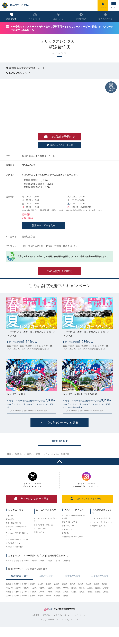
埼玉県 (88, 584)
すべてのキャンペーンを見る (59, 422)
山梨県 (50, 588)
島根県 (50, 592)
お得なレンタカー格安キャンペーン (17, 528)
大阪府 (34, 561)
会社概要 (35, 615)
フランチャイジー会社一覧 (100, 518)
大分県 (40, 596)
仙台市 (8, 561)
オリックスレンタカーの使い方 (45, 519)
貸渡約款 (65, 533)
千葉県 (96, 584)
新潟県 (18, 588)
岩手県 (24, 584)
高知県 (106, 592)
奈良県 (24, 592)
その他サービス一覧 (98, 526)
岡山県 (58, 592)
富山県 (26, 588)
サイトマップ (67, 529)
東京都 (104, 584)
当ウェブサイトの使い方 (43, 525)
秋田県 (40, 584)
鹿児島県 (66, 561)
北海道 (8, 584)
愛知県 (82, 588)
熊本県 (58, 561)
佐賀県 (16, 596)
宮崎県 (48, 596)
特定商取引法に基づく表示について (73, 538)
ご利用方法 (81, 19)
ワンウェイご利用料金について (17, 534)
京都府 (16, 561)
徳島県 (82, 592)
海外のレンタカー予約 (14, 547)
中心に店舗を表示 (111, 89)
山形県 (48, 584)
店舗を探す (10, 519)
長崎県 (24, 596)
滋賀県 (98, 588)
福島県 (56, 584)
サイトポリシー (68, 526)
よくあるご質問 (40, 529)
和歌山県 (33, 592)
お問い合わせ (39, 532)
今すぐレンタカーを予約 (34, 498)
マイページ (10, 516)
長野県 (58, 588)
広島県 (42, 561)
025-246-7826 (19, 73)
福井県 (42, 588)
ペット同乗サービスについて (17, 539)
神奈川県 (9, 588)
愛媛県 (98, 592)
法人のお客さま (106, 19)
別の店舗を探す (59, 441)
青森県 (16, 584)
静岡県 (74, 588)
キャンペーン (35, 19)
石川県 (34, 588)
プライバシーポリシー (70, 522)
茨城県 (64, 584)
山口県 (74, 592)
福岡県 (50, 561)
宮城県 (32, 584)
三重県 (90, 588)
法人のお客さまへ (13, 543)
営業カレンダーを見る (43, 225)
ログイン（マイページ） (90, 498)
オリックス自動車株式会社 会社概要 (73, 516)
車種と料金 (58, 19)
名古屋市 (25, 561)
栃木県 (72, 584)
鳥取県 (42, 592)
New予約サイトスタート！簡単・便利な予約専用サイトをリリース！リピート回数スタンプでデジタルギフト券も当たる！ (62, 28)
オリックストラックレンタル (101, 522)
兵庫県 (16, 592)
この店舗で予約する (59, 271)
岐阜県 (66, 588)
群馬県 (80, 584)
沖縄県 (66, 596)
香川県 (90, 592)
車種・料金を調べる (13, 523)
